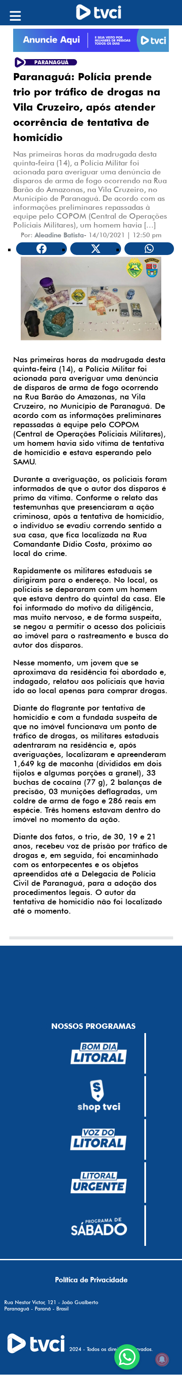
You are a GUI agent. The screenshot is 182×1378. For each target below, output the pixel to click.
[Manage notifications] (162, 1359)
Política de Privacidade (91, 1279)
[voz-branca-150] (98, 1139)
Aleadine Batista (59, 235)
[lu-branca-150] (98, 1182)
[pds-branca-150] (98, 1225)
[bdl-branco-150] (98, 1053)
